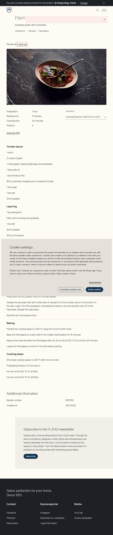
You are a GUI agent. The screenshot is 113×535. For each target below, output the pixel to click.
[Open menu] (104, 10)
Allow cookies (94, 289)
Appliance (70, 111)
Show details (95, 282)
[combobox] (86, 117)
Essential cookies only (70, 289)
